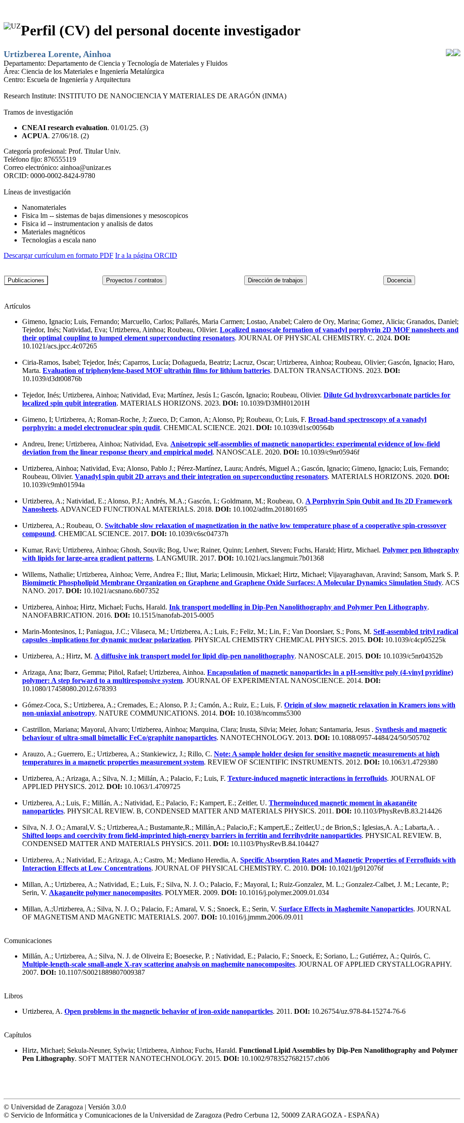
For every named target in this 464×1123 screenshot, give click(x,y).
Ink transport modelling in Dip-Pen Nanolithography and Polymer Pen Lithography (298, 607)
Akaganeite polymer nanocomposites (105, 892)
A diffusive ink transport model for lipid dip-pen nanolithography (194, 656)
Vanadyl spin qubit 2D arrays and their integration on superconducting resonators (201, 476)
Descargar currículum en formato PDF (58, 255)
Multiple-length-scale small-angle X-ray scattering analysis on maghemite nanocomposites (158, 964)
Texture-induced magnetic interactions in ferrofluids (307, 778)
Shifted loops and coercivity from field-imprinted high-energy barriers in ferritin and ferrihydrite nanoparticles (192, 835)
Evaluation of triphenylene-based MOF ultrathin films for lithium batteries (156, 370)
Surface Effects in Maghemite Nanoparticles (346, 909)
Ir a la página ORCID (146, 255)
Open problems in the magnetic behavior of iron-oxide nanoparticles (168, 1011)
